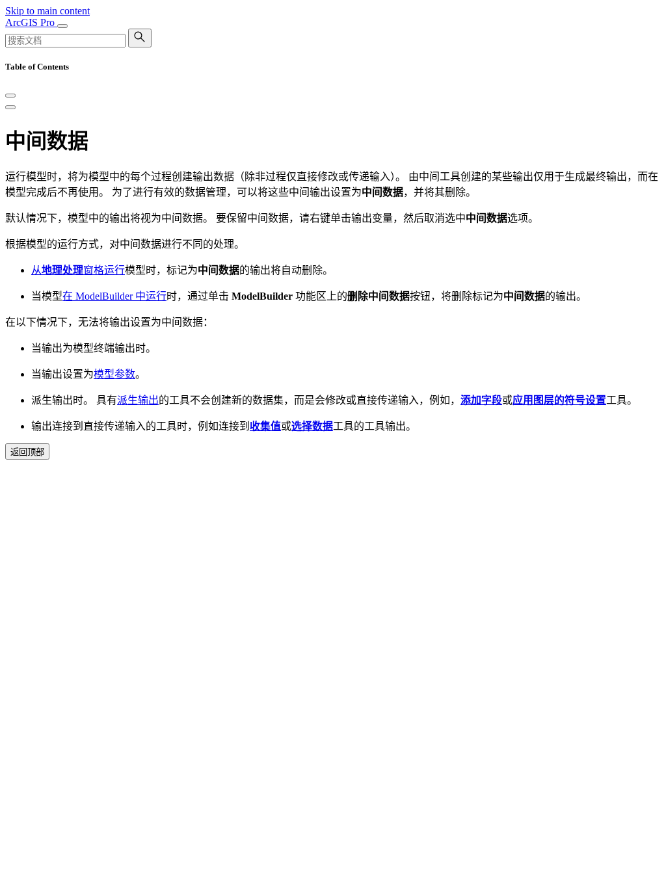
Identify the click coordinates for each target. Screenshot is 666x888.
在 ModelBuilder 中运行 (114, 296)
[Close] (10, 96)
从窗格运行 (78, 270)
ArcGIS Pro (31, 22)
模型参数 (114, 374)
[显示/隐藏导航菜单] (62, 26)
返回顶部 (27, 452)
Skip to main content (47, 10)
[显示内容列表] (10, 107)
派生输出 (138, 400)
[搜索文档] (140, 38)
